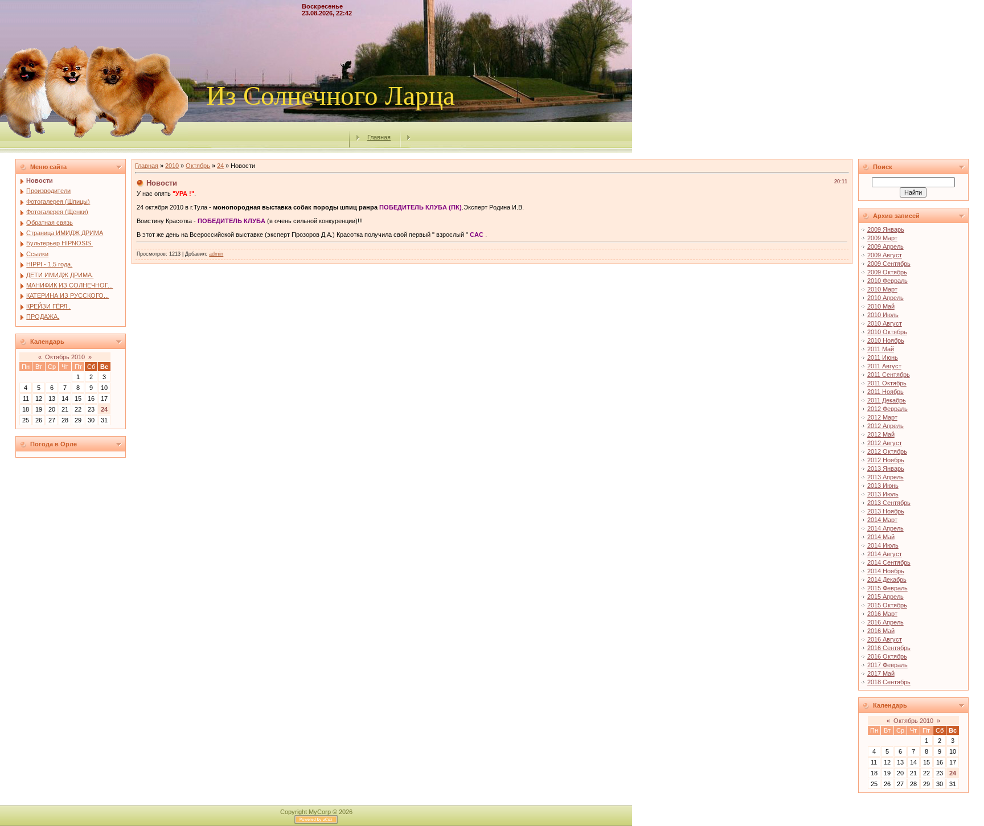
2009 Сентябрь (889, 263)
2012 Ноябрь (885, 460)
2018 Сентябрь (889, 682)
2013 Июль (883, 494)
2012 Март (882, 417)
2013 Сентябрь (889, 502)
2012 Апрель (885, 425)
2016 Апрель (885, 622)
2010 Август (884, 323)
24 (104, 409)
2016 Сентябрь (889, 647)
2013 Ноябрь (885, 511)
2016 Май (881, 630)
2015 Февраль (887, 588)
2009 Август (884, 255)
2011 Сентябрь (888, 374)
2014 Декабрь (887, 579)
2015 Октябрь (887, 605)
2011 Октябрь (887, 383)
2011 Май (880, 349)
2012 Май (881, 434)
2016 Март (882, 613)
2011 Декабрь (886, 400)
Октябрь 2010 (65, 357)
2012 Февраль (887, 408)
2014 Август (884, 553)
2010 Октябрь (887, 331)
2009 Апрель (885, 246)
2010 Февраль (887, 280)
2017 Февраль (887, 664)
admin (216, 254)
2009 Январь (885, 229)
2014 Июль (883, 545)
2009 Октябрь (887, 272)
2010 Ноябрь (885, 340)
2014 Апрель (885, 528)
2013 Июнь (883, 485)
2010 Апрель (885, 297)
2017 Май (881, 673)
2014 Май (881, 536)
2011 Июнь (882, 357)
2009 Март (882, 238)
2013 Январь (885, 468)
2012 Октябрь (887, 451)
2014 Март (882, 519)
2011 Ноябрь (885, 391)
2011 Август (884, 366)
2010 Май (881, 306)
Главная (379, 137)
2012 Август (884, 442)
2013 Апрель (885, 477)
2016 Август (884, 639)
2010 (172, 165)
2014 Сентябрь (889, 562)
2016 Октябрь (887, 656)
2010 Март (882, 289)
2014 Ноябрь (885, 571)
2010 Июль (883, 314)
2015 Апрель (885, 596)
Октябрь (198, 165)
